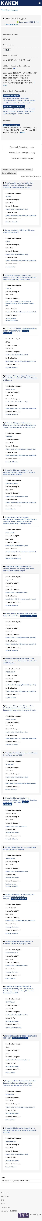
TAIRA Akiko (8, 436)
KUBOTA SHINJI (10, 672)
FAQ (2, 1200)
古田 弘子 (8, 288)
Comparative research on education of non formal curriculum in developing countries (18, 897)
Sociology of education (11, 98)
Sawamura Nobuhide (11, 483)
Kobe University (10, 267)
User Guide (5, 1196)
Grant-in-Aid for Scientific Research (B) (16, 355)
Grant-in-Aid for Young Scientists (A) (15, 826)
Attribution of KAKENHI (9, 1211)
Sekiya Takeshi (9, 533)
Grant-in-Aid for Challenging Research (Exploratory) (20, 449)
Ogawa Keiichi (9, 1094)
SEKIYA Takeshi (10, 1002)
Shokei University (10, 318)
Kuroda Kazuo (9, 764)
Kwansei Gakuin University (13, 558)
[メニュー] (39, 2)
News (3, 1204)
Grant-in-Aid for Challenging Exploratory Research (20, 920)
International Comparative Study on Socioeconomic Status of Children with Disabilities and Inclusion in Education (20, 800)
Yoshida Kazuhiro (10, 719)
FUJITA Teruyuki (10, 389)
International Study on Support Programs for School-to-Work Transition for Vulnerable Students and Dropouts (20, 378)
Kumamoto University (11, 320)
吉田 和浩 (8, 196)
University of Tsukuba (11, 367)
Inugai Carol (9, 580)
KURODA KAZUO (10, 1141)
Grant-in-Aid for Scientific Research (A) (16, 209)
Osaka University (10, 509)
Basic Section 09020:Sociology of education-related (20, 361)
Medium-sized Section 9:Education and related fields (20, 215)
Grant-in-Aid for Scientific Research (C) (16, 592)
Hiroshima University (11, 222)
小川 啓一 (8, 241)
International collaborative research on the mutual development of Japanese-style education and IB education (20, 661)
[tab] (22, 147)
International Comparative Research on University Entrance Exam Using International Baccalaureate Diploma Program (18, 569)
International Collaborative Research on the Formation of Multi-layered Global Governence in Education (20, 1130)
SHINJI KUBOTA (10, 858)
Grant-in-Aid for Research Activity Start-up (17, 1060)
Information (5, 1193)
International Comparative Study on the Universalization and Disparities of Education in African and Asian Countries (19, 472)
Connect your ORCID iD (27, 22)
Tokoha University (10, 697)
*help (37, 22)
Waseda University (10, 790)
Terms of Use (5, 1207)
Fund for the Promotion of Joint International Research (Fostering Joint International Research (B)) (19, 303)
